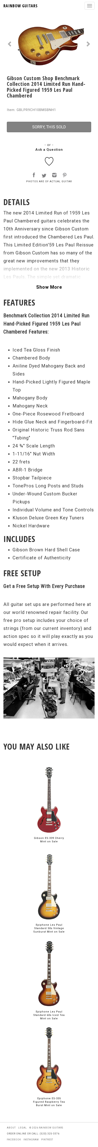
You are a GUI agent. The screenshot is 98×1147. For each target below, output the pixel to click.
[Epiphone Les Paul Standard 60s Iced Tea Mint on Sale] (48, 973)
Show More (49, 287)
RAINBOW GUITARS (20, 5)
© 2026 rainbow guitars (46, 1127)
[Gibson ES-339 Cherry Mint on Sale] (49, 799)
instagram (31, 1139)
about (11, 1127)
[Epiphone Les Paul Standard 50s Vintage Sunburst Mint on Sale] (49, 886)
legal (22, 1127)
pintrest (47, 1139)
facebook (14, 1139)
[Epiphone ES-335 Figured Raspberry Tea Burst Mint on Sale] (49, 1059)
